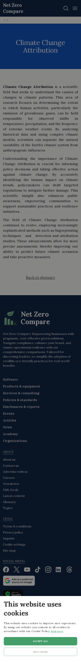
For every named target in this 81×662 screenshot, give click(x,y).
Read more (57, 631)
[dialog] (40, 629)
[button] (40, 652)
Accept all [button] (40, 641)
